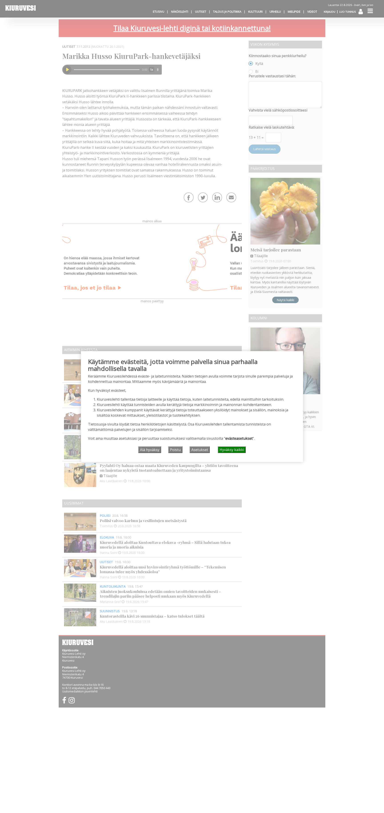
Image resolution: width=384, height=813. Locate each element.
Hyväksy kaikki (232, 449)
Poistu (175, 449)
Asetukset (199, 449)
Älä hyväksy (149, 449)
